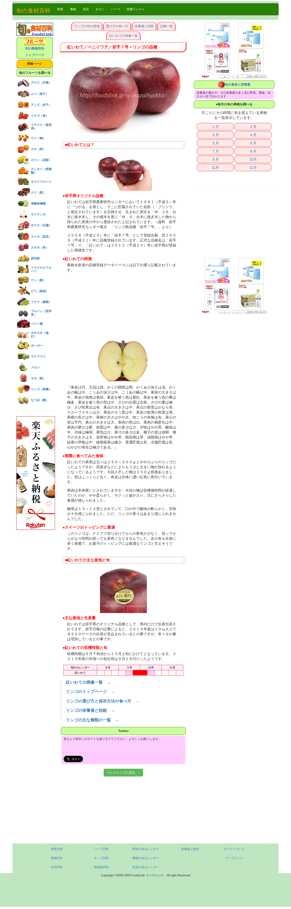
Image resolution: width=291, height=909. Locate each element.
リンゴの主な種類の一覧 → (92, 720)
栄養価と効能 (144, 26)
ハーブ (115, 9)
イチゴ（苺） (40, 115)
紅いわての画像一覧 (123, 35)
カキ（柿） (38, 149)
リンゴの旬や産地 (87, 26)
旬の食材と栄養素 (237, 84)
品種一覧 (166, 26)
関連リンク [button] (134, 9)
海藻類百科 (101, 867)
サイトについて (234, 849)
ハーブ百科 (101, 849)
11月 (215, 167)
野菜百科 (57, 849)
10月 (253, 159)
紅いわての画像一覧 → (88, 682)
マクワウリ (38, 356)
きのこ (99, 9)
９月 (215, 159)
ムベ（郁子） (40, 94)
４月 (253, 135)
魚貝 (86, 9)
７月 (215, 151)
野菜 (62, 9)
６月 (253, 143)
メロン (35, 367)
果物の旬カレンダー (145, 858)
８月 (253, 151)
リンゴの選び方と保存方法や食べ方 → (103, 701)
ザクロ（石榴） (41, 225)
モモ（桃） (38, 378)
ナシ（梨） (38, 280)
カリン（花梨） (41, 160)
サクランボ (38, 214)
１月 (215, 127)
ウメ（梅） (38, 138)
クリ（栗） (38, 192)
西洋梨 (35, 258)
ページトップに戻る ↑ (123, 772)
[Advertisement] (123, 306)
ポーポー (37, 345)
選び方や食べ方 (117, 26)
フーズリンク (234, 858)
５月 (215, 143)
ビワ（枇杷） (40, 291)
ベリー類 (37, 323)
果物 (73, 9)
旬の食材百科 (33, 10)
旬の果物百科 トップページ (34, 52)
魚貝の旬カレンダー (145, 867)
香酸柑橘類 (38, 203)
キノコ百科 (101, 858)
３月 (215, 135)
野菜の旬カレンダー (145, 849)
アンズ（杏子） (41, 104)
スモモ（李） (40, 247)
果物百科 (57, 858)
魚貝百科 (57, 867)
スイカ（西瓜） (41, 236)
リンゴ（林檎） (41, 389)
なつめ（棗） (40, 400)
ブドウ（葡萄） (41, 302)
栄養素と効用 (190, 849)
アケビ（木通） (41, 82)
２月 (253, 127)
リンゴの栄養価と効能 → (90, 710)
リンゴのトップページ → (90, 691)
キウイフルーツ (41, 181)
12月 (253, 167)
